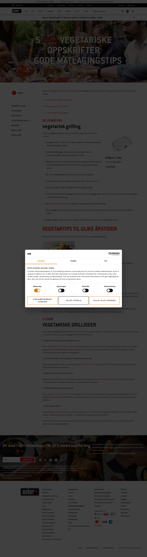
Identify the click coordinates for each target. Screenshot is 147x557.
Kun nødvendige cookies (42, 300)
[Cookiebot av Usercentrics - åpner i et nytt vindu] (110, 253)
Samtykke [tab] (41, 261)
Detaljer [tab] (74, 261)
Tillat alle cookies (104, 300)
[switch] (61, 290)
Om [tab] (105, 261)
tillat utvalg (73, 300)
